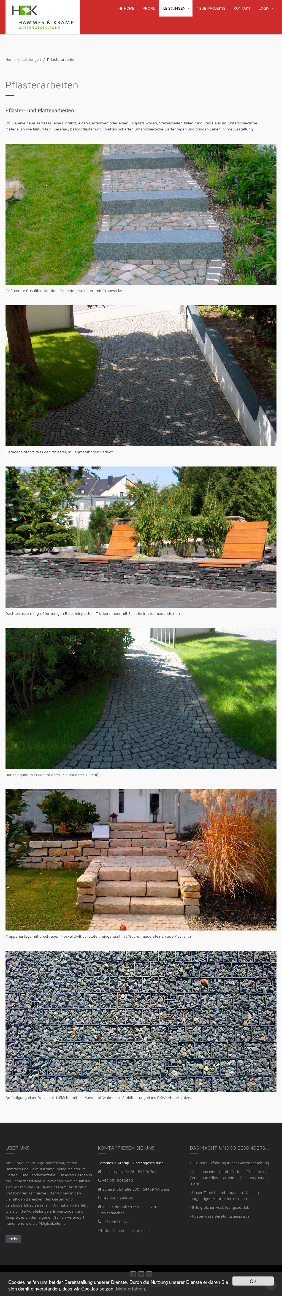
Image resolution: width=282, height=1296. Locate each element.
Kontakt (242, 8)
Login (264, 8)
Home (128, 8)
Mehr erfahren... (132, 1288)
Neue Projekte (211, 8)
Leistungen (174, 8)
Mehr (13, 1238)
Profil (149, 8)
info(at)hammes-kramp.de (126, 1230)
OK (253, 1281)
